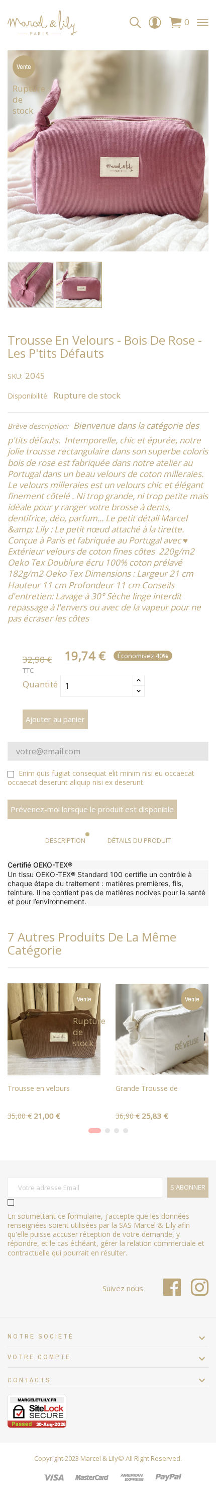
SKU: (15, 376)
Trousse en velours (39, 1088)
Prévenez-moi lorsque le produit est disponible (92, 809)
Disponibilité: (28, 396)
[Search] (135, 23)
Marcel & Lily (99, 1458)
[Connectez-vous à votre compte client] (155, 25)
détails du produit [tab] (139, 840)
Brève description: (38, 426)
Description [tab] (65, 840)
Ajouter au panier (55, 719)
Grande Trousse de (147, 1088)
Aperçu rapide (54, 1064)
